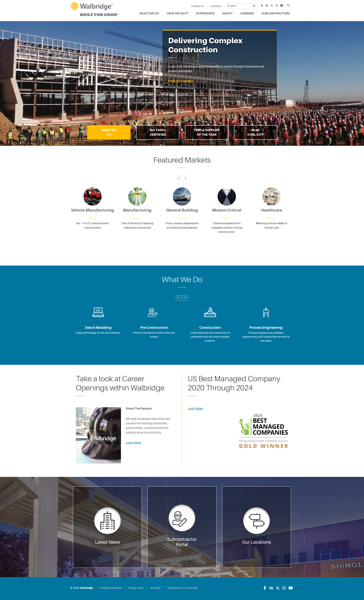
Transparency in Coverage (182, 587)
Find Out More (179, 81)
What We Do (149, 13)
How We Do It (177, 13)
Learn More (133, 442)
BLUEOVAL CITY (255, 132)
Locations (215, 6)
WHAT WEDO (109, 132)
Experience (205, 13)
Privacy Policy (136, 587)
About (227, 13)
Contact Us (197, 6)
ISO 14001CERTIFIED (158, 132)
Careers (247, 13)
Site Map (155, 587)
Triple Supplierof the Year (207, 132)
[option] (182, 83)
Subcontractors (275, 13)
